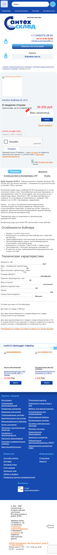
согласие (34, 152)
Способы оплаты (21, 11)
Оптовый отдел (49, 11)
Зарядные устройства (37, 437)
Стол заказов (9, 468)
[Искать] (52, 4)
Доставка (35, 11)
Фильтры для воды (36, 429)
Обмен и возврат (11, 474)
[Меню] (4, 4)
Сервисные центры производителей (19, 477)
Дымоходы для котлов (11, 412)
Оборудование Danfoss (38, 417)
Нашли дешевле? (45, 125)
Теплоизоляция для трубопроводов (37, 413)
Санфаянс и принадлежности (8, 434)
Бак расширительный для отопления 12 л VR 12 (45, 372)
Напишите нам (10, 471)
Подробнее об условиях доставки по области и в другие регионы (27, 329)
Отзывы (47, 176)
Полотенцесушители (37, 400)
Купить (47, 120)
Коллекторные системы (38, 420)
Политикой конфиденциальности (19, 528)
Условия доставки (45, 162)
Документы (42, 172)
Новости (43, 461)
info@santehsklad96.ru (42, 41)
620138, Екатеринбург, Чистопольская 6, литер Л (28, 543)
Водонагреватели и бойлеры (14, 421)
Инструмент (6, 400)
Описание (14, 172)
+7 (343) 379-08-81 (16, 545)
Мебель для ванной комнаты (41, 409)
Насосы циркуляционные (12, 367)
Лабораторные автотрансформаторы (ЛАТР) (41, 441)
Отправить (12, 149)
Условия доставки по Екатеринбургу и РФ (20, 176)
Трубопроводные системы (12, 415)
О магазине (6, 11)
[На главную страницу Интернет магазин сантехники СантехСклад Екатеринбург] (28, 23)
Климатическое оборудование (35, 433)
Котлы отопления (9, 425)
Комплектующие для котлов (13, 418)
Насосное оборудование (12, 438)
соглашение (15, 533)
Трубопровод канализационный (9, 404)
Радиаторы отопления (11, 409)
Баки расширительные (11, 447)
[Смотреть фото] (12, 86)
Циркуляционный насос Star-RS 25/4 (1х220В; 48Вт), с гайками (15, 373)
